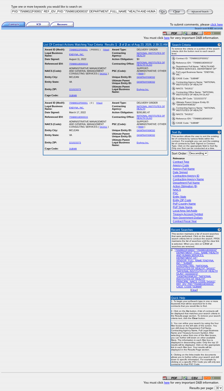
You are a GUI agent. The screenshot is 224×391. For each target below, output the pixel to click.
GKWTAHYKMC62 (146, 77)
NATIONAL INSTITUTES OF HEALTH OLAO (151, 63)
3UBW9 (73, 95)
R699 (141, 73)
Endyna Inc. (143, 89)
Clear (194, 290)
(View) (106, 49)
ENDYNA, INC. (76, 54)
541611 (103, 73)
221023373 (75, 89)
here (167, 37)
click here (216, 24)
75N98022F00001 (78, 49)
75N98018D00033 (78, 64)
